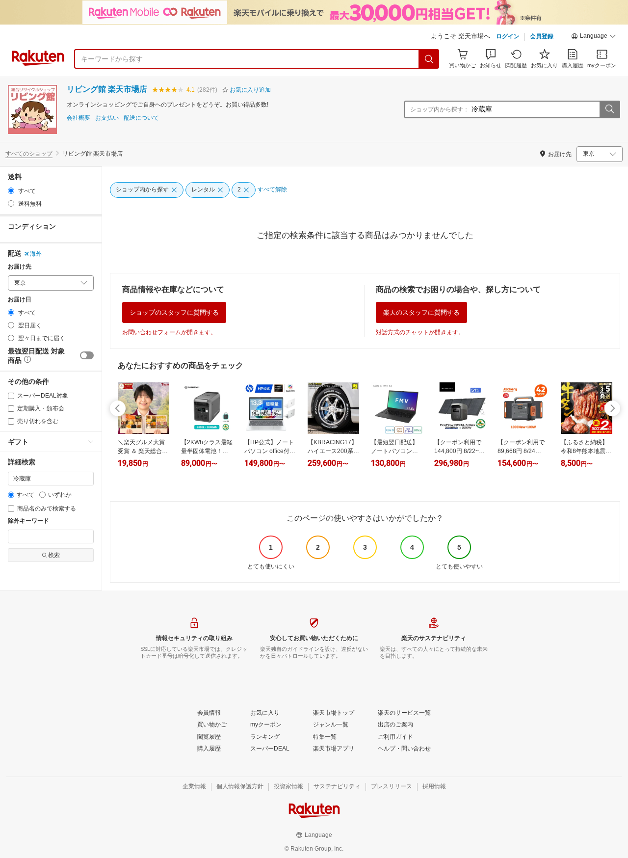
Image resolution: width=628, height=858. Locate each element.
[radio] (11, 191)
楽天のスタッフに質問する (421, 312)
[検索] (429, 59)
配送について (141, 118)
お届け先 (19, 267)
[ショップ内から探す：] (609, 109)
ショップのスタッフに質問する (174, 312)
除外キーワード (28, 521)
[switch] (87, 355)
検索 (54, 555)
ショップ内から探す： (439, 109)
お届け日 (19, 299)
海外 (36, 253)
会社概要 (78, 118)
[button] (593, 37)
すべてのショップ (28, 153)
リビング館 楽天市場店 (107, 89)
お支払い (107, 118)
